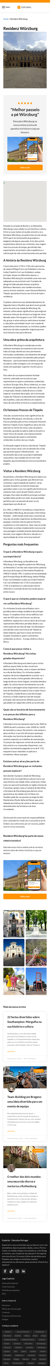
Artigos (5, 1319)
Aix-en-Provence (23, 1332)
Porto (6, 1363)
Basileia (18, 1336)
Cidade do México (28, 1340)
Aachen (7, 1332)
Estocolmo (28, 1344)
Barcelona (7, 1336)
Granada (30, 1347)
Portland (43, 1359)
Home (6, 19)
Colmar (6, 1344)
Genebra (18, 1347)
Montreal (31, 1355)
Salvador (31, 1363)
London (33, 1351)
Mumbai (42, 1355)
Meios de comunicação (11, 1309)
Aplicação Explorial (10, 1283)
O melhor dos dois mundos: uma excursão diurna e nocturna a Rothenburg (24, 1181)
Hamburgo (41, 1347)
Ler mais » (11, 1051)
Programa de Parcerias (11, 1316)
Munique (7, 1359)
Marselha (7, 1355)
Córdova (17, 1344)
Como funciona (8, 1287)
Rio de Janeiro (18, 1363)
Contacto (6, 1312)
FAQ (4, 1294)
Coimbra (42, 1340)
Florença (7, 1347)
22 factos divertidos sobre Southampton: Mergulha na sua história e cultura (24, 1021)
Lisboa (23, 1351)
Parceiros (6, 1305)
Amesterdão (40, 1332)
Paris (34, 1359)
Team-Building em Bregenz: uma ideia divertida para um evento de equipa (24, 1101)
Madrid (42, 1351)
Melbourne (19, 1355)
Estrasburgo (41, 1344)
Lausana (7, 1351)
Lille (15, 1351)
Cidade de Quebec (10, 1340)
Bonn (35, 1336)
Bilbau (27, 1336)
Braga (43, 1336)
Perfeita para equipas (11, 1290)
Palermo (26, 1359)
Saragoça (42, 1363)
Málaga (16, 1359)
